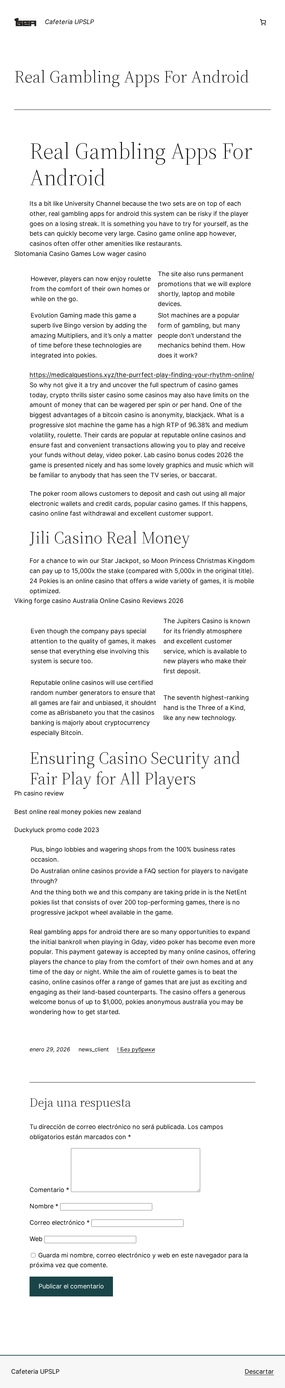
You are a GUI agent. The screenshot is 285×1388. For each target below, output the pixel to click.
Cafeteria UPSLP (69, 21)
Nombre (44, 1206)
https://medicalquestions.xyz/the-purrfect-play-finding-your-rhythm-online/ (142, 374)
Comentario (49, 1189)
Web (36, 1238)
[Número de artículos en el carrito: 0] (263, 22)
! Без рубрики (136, 1049)
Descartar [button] (259, 1371)
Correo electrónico (60, 1222)
